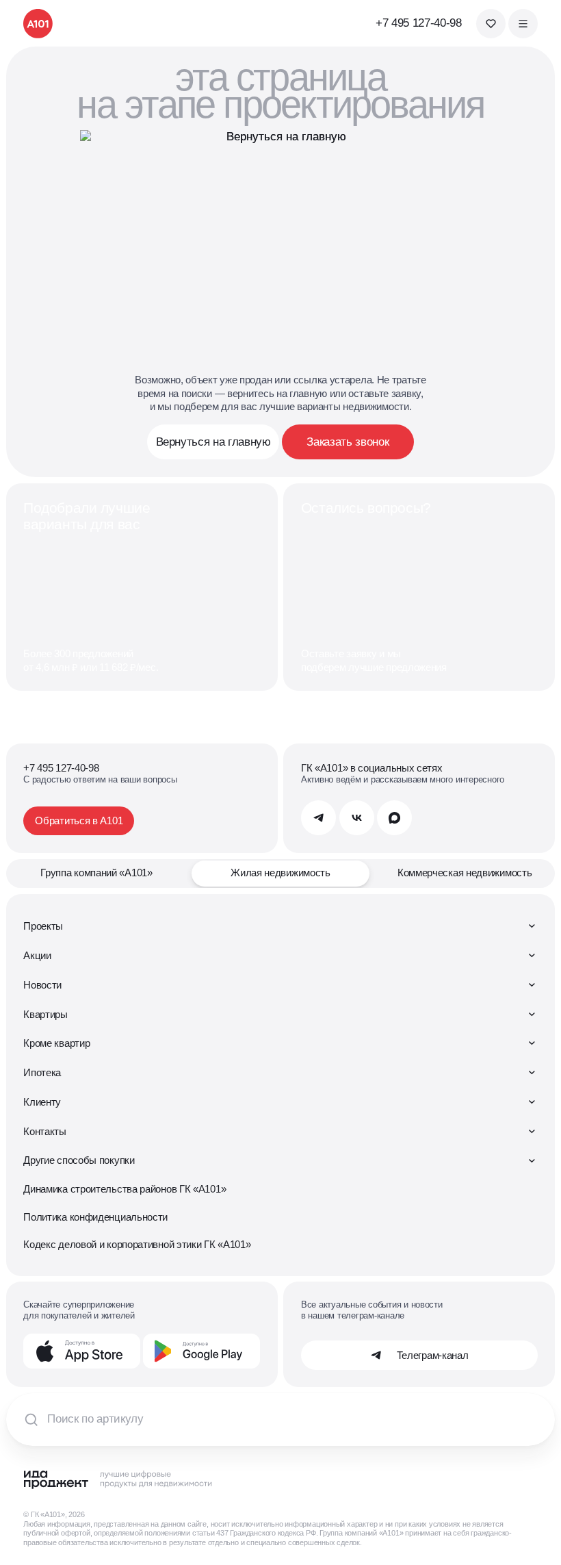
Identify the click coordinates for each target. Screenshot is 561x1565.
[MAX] (394, 817)
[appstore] (81, 1351)
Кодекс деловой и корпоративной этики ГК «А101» (136, 1244)
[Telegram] (318, 817)
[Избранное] (491, 23)
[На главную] (38, 23)
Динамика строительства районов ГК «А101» (124, 1189)
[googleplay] (201, 1351)
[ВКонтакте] (356, 817)
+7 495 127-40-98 (419, 22)
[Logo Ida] (118, 1479)
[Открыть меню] (523, 23)
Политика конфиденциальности (95, 1217)
